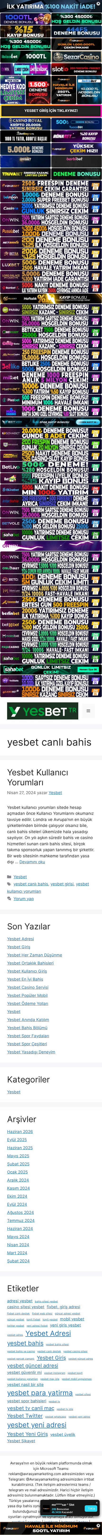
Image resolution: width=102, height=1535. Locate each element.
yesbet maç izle (49, 1379)
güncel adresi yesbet (67, 1313)
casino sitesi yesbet (25, 1306)
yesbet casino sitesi (75, 1351)
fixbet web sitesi (42, 1313)
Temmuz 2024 (21, 1220)
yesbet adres (15, 1335)
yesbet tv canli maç (30, 1408)
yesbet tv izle (65, 1409)
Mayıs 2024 (18, 1236)
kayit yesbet (50, 1319)
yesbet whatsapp (55, 1416)
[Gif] (51, 299)
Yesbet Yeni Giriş (27, 1434)
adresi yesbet (19, 1300)
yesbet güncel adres (80, 1358)
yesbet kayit (75, 1373)
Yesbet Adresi (20, 938)
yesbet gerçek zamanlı (20, 1358)
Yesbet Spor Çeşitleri (27, 1044)
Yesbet (20, 876)
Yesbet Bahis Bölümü (27, 1027)
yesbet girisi (62, 884)
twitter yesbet (15, 1325)
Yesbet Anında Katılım (28, 1019)
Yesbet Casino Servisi (27, 987)
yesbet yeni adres (79, 1416)
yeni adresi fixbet (37, 1325)
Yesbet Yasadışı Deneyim (31, 1052)
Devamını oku (32, 861)
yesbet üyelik (62, 1434)
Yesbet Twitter (25, 1416)
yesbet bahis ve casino (21, 1351)
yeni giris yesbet (65, 1325)
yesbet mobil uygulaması (77, 1379)
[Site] (51, 185)
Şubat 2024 (18, 1261)
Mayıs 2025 (18, 1156)
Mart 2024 (17, 1252)
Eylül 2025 (17, 1139)
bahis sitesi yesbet (46, 1301)
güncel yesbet (15, 1319)
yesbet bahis (25, 1343)
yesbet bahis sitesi (57, 1344)
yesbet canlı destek (49, 1351)
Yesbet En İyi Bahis (25, 979)
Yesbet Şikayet (21, 1440)
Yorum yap (24, 898)
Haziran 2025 (20, 1147)
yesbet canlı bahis (31, 884)
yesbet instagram (54, 1373)
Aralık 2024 (18, 1180)
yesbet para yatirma (40, 1393)
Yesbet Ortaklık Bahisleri (30, 963)
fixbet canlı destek (18, 1313)
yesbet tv (54, 1401)
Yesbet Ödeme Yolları (27, 1003)
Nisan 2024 (18, 1244)
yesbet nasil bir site (25, 1384)
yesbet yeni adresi (36, 1425)
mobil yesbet (72, 1319)
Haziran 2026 (20, 1131)
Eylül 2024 (17, 1204)
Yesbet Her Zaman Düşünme (34, 955)
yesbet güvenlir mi (24, 1372)
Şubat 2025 (18, 1164)
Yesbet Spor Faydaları (28, 1035)
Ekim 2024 (17, 1196)
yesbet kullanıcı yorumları (22, 1379)
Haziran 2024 (20, 1228)
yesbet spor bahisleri (26, 1401)
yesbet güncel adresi (32, 1365)
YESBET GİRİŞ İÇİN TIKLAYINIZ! (51, 110)
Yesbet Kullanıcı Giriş (27, 971)
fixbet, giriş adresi (63, 1306)
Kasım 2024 (18, 1188)
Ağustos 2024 (20, 1212)
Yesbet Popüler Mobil (27, 995)
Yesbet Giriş (18, 947)
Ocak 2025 (17, 1172)
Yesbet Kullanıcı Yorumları (37, 777)
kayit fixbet (33, 1319)
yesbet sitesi (83, 1394)
